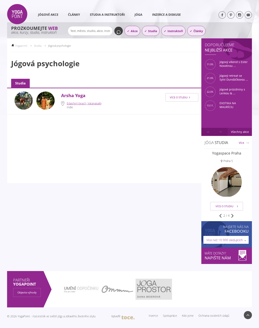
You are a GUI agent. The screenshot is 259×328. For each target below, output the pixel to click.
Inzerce (153, 315)
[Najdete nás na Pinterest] (231, 15)
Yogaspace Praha (226, 153)
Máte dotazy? (218, 256)
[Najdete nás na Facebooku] (222, 15)
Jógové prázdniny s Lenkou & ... (226, 91)
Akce (134, 31)
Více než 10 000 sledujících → (226, 240)
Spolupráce (170, 315)
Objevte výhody (27, 292)
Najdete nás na (236, 229)
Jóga (138, 15)
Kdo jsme (188, 315)
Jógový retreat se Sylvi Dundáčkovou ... (227, 77)
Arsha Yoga (73, 95)
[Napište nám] (248, 15)
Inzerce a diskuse (166, 15)
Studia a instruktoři (107, 15)
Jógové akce (48, 15)
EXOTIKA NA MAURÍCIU (221, 105)
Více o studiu (179, 97)
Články (74, 15)
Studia (152, 31)
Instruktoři (175, 31)
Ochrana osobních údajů (213, 315)
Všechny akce (240, 132)
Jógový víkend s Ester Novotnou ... (227, 64)
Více (241, 143)
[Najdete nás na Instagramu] (239, 15)
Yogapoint (21, 45)
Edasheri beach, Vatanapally (84, 103)
